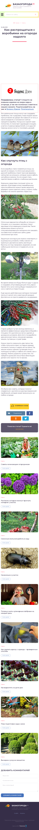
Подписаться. (27, 109)
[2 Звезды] (18, 429)
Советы (3, 461)
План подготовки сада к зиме (13, 724)
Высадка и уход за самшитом (13, 760)
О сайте (16, 813)
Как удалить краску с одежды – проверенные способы (19, 650)
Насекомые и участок (9, 575)
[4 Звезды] (21, 429)
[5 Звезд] (23, 429)
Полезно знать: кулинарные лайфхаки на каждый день (17, 612)
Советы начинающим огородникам (15, 464)
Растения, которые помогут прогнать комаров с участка (16, 501)
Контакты (22, 813)
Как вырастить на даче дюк (12, 688)
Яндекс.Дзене (13, 109)
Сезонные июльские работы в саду (15, 539)
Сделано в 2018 (15, 826)
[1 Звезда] (16, 429)
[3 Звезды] (19, 429)
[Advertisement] (19, 64)
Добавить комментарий (12, 795)
